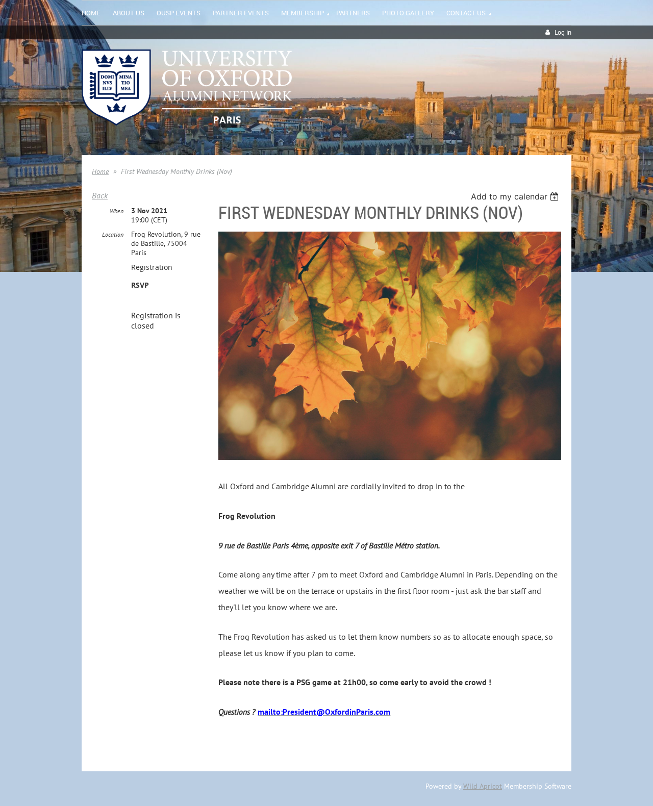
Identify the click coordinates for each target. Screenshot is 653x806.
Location (112, 234)
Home (100, 171)
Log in (563, 32)
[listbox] (516, 196)
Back (100, 195)
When (116, 211)
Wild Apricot (482, 786)
